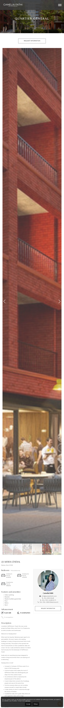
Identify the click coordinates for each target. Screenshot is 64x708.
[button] (4, 301)
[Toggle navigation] (60, 5)
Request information (32, 41)
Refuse (36, 704)
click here (27, 700)
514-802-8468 (49, 598)
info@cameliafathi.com (49, 596)
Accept (28, 704)
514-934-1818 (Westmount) (49, 602)
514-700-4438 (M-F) (49, 600)
